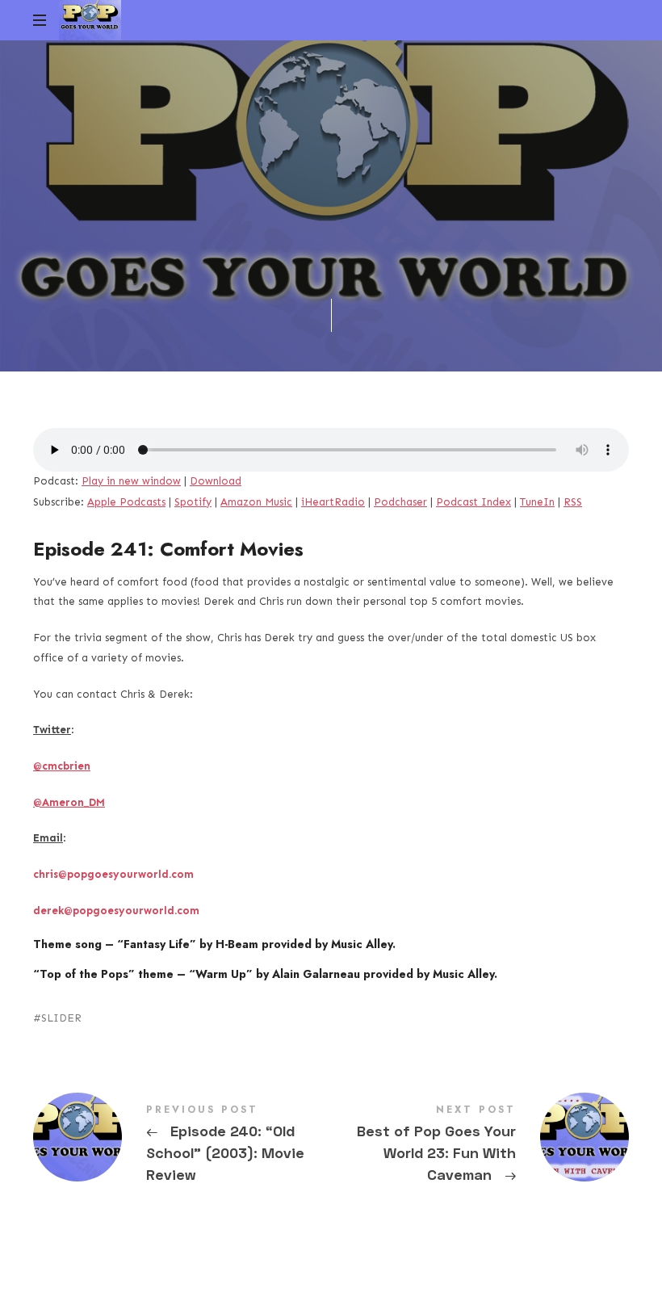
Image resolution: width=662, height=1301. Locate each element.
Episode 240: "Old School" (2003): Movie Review (182, 1146)
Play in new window (131, 481)
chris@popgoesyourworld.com (113, 874)
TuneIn (537, 502)
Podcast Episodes (269, 242)
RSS (573, 502)
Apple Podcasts (126, 502)
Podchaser (400, 502)
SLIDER (61, 1018)
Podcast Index (473, 502)
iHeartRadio (333, 502)
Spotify (193, 502)
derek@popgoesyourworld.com (116, 910)
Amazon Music (256, 502)
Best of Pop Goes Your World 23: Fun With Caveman (480, 1146)
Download (215, 481)
